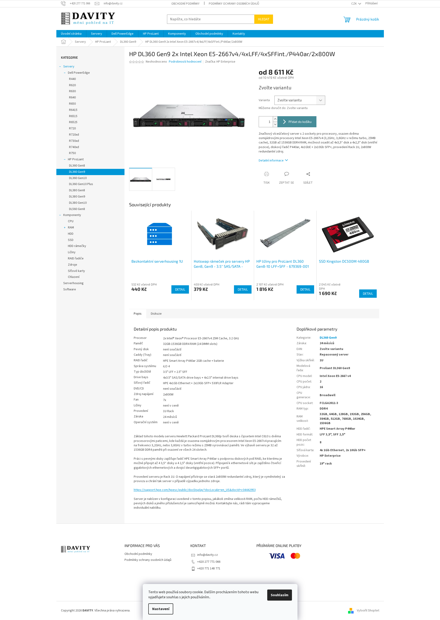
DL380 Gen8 (77, 190)
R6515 (73, 116)
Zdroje (72, 264)
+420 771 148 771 (208, 568)
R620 (72, 85)
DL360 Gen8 (77, 165)
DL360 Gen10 (78, 178)
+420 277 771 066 (208, 561)
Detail (180, 289)
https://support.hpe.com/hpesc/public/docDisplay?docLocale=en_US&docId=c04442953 (195, 490)
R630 (72, 91)
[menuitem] (71, 33)
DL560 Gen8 (77, 209)
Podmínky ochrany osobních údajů (234, 4)
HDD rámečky (77, 246)
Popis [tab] (138, 313)
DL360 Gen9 (77, 172)
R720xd (74, 134)
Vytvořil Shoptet (368, 610)
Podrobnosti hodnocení (185, 62)
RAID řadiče (76, 258)
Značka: (220, 61)
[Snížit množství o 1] (275, 124)
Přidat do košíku (300, 122)
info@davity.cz (207, 555)
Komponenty (72, 215)
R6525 (73, 122)
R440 (72, 79)
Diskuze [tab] (156, 313)
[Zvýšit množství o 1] (275, 119)
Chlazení (73, 277)
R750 (72, 153)
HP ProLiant (76, 159)
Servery (68, 66)
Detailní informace (271, 160)
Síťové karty (76, 271)
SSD (70, 240)
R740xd (74, 147)
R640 (72, 97)
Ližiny (72, 252)
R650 (72, 103)
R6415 (73, 110)
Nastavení (160, 608)
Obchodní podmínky (185, 4)
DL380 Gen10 (78, 203)
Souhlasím (279, 595)
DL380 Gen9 (77, 196)
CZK (354, 4)
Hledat (263, 19)
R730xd (74, 141)
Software (69, 289)
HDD (70, 233)
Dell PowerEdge (79, 72)
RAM (71, 227)
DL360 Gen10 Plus (81, 184)
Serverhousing (73, 283)
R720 (72, 128)
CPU (70, 221)
